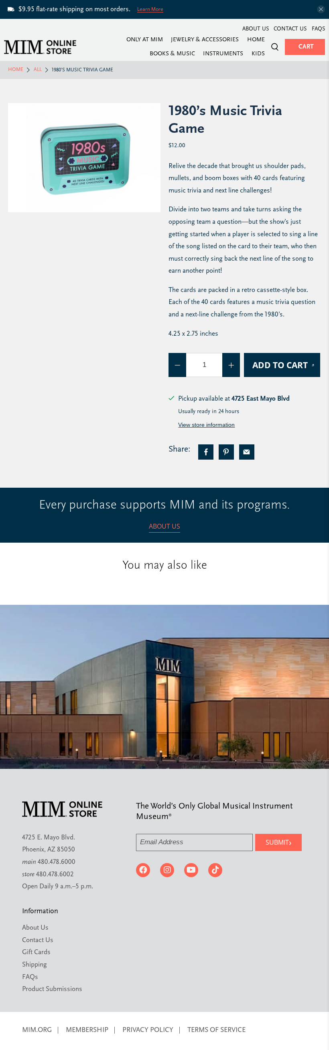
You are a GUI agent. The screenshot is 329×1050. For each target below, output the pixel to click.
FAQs (318, 29)
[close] (321, 9)
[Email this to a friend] (246, 452)
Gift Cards (36, 952)
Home (256, 40)
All (38, 69)
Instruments (223, 54)
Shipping (34, 964)
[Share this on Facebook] (205, 452)
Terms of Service (216, 1030)
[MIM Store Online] (40, 47)
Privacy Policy (147, 1030)
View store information (206, 425)
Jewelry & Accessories (205, 40)
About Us (255, 29)
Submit (279, 842)
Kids (258, 54)
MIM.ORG (37, 1030)
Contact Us (290, 29)
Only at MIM (144, 40)
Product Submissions (52, 989)
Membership (87, 1030)
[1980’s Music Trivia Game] (84, 157)
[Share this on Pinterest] (226, 452)
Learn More (150, 9)
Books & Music (172, 54)
